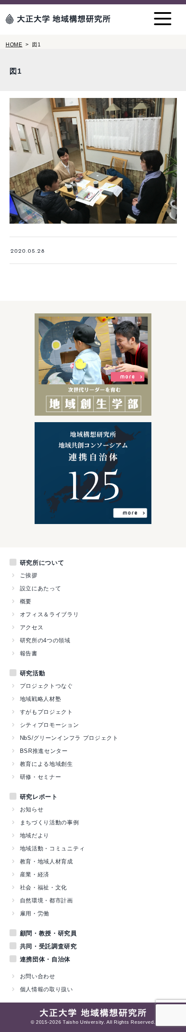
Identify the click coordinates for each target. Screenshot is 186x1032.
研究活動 (32, 673)
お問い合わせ (37, 976)
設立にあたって (40, 588)
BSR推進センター (44, 751)
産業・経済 (35, 874)
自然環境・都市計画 (46, 900)
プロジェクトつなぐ (46, 686)
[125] (93, 519)
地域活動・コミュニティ (52, 848)
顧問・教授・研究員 (48, 933)
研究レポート (39, 796)
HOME (14, 45)
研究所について (42, 562)
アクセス (32, 627)
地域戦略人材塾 (40, 699)
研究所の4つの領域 (45, 640)
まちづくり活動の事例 (49, 822)
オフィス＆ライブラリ (49, 614)
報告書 (29, 653)
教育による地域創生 (46, 764)
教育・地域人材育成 (46, 861)
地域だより (35, 835)
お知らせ (32, 809)
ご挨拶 (29, 575)
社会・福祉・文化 (43, 887)
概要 (26, 601)
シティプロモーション (49, 725)
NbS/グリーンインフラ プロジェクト (69, 738)
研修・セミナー (40, 777)
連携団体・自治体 (45, 959)
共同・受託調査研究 (48, 946)
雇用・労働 (35, 913)
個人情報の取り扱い (46, 989)
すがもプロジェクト (46, 712)
